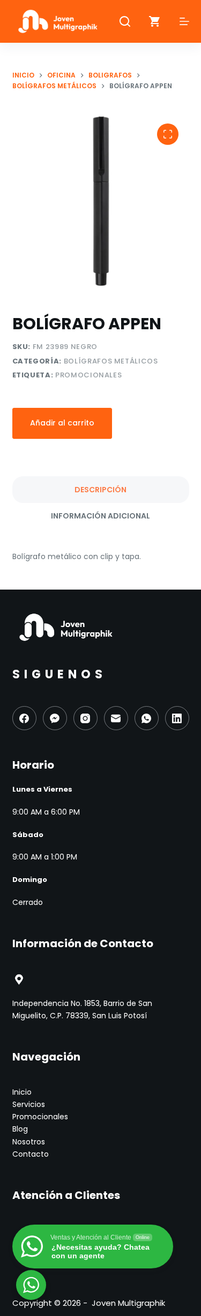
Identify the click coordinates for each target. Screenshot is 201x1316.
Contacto (30, 1154)
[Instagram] (85, 718)
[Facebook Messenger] (55, 718)
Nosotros (28, 1141)
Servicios (28, 1104)
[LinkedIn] (177, 718)
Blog (20, 1129)
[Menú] (184, 21)
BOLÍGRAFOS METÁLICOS (111, 361)
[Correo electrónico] (116, 718)
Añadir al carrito (62, 422)
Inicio (22, 1092)
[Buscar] (125, 21)
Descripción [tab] (100, 489)
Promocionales (88, 375)
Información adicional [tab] (100, 515)
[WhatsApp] (147, 718)
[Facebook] (24, 718)
